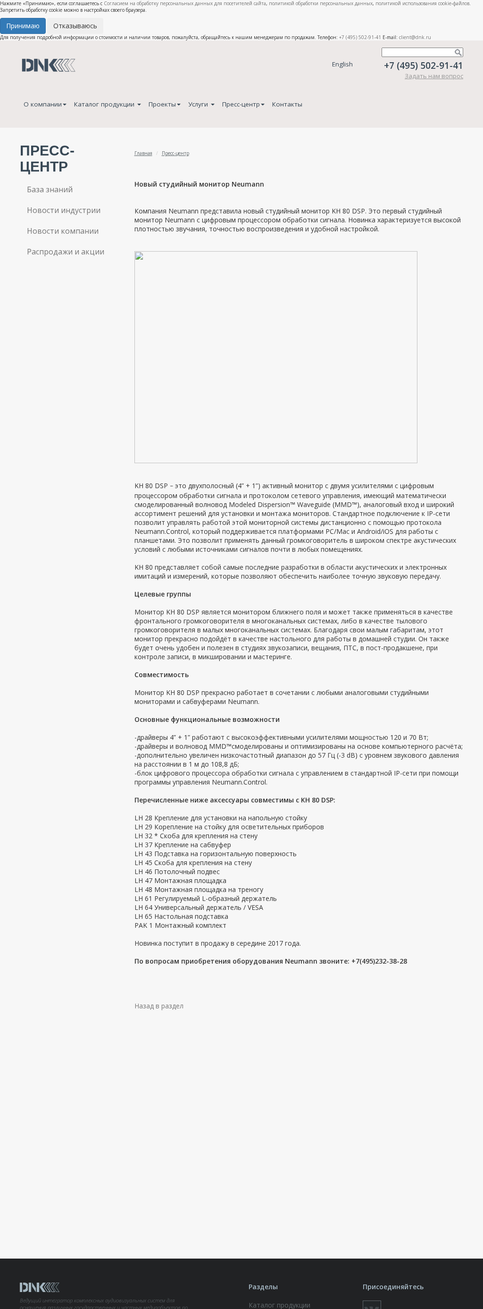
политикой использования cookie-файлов (422, 3)
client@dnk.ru (415, 37)
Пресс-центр (241, 104)
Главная (143, 153)
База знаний (50, 189)
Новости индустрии (63, 210)
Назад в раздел (158, 1005)
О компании (43, 104)
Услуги (199, 104)
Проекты (162, 104)
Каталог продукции (105, 104)
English (342, 64)
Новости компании (63, 231)
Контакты (287, 104)
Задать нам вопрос (434, 76)
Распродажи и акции (65, 251)
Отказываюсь (75, 25)
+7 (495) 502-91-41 (360, 37)
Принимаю (23, 25)
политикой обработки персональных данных (321, 3)
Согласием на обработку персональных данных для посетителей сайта (185, 3)
